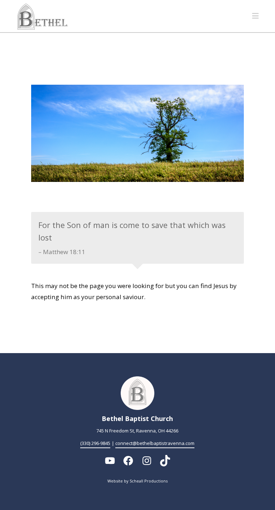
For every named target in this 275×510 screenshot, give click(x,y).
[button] (255, 16)
